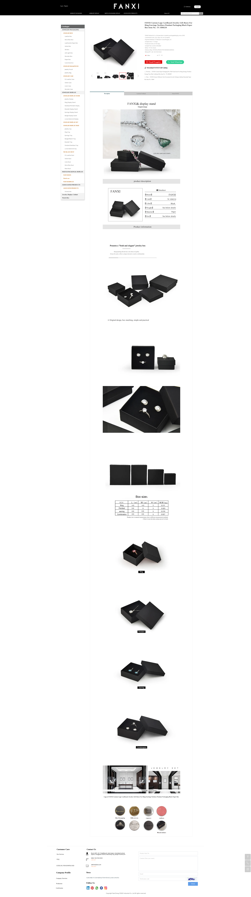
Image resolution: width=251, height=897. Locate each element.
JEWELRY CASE (68, 76)
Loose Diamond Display (71, 119)
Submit (193, 884)
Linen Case (68, 86)
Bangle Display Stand (71, 115)
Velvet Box (68, 46)
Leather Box (68, 36)
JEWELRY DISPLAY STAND (71, 96)
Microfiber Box (69, 40)
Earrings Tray (68, 135)
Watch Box (65, 198)
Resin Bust (68, 168)
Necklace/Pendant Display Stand (74, 106)
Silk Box (67, 49)
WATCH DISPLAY (68, 181)
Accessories (68, 191)
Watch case (66, 178)
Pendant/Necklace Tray (71, 145)
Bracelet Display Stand (71, 109)
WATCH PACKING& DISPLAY (72, 172)
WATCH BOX (67, 175)
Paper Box (68, 59)
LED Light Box (69, 53)
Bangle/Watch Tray (70, 139)
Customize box (69, 63)
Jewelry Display (69, 99)
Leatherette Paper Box (71, 43)
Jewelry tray (68, 129)
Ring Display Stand (70, 102)
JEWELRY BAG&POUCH (70, 66)
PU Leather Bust (69, 155)
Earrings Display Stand (71, 112)
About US (166, 13)
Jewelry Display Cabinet (70, 194)
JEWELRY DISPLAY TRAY (71, 125)
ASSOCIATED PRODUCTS (130, 13)
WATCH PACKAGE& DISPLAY (112, 13)
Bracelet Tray (68, 142)
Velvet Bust (68, 158)
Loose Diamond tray (71, 149)
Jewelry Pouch (69, 69)
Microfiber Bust (69, 165)
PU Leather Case (69, 79)
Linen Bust (68, 162)
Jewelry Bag (68, 73)
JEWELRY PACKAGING (76, 13)
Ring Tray (67, 132)
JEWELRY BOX (68, 33)
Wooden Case (69, 89)
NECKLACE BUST (68, 152)
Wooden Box (68, 56)
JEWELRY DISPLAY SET (70, 122)
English (197, 6)
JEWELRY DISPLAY (94, 13)
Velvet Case (68, 83)
